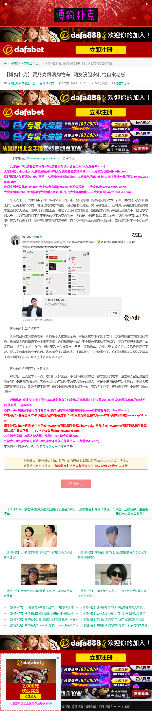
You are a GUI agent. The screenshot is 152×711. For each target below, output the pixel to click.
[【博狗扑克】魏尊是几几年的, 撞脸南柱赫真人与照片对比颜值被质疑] (113, 535)
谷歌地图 (91, 706)
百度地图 (77, 706)
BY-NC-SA (104, 460)
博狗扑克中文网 (53, 446)
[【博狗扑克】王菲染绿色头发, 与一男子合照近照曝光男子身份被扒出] (113, 574)
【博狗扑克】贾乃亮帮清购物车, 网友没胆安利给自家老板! (65, 74)
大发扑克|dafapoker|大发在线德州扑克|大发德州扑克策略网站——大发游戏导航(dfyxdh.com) (65, 171)
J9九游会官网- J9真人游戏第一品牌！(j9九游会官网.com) (42, 436)
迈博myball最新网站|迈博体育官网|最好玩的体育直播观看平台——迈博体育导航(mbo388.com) (66, 410)
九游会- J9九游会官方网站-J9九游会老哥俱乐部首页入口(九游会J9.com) (57, 166)
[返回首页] (5, 63)
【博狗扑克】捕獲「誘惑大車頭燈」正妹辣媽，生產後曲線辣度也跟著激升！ (112, 511)
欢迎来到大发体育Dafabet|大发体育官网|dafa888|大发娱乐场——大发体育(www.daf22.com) (65, 187)
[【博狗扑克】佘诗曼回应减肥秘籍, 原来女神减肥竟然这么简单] (39, 574)
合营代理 (64, 706)
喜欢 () (78, 484)
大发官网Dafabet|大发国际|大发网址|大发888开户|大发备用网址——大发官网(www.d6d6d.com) (67, 192)
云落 (127, 706)
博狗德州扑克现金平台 (24, 63)
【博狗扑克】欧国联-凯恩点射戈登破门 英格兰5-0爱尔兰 (39, 511)
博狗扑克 (48, 83)
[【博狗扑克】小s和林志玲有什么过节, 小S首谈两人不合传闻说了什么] (39, 535)
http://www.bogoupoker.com (44, 158)
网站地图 (104, 706)
